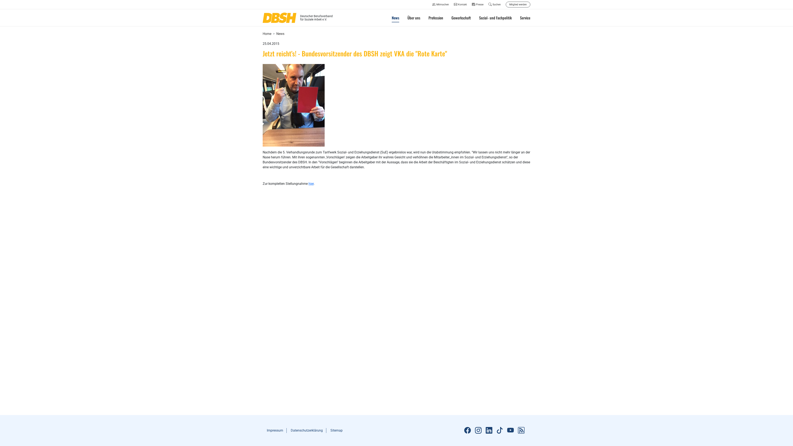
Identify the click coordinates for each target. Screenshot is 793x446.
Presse (479, 4)
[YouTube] (510, 430)
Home (267, 34)
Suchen (497, 4)
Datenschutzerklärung (307, 430)
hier (311, 184)
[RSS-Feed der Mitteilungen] (521, 430)
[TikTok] (499, 430)
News (280, 34)
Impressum (275, 430)
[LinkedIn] (489, 430)
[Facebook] (467, 430)
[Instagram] (478, 430)
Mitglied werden (518, 4)
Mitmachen (442, 4)
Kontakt (462, 4)
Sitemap (336, 430)
